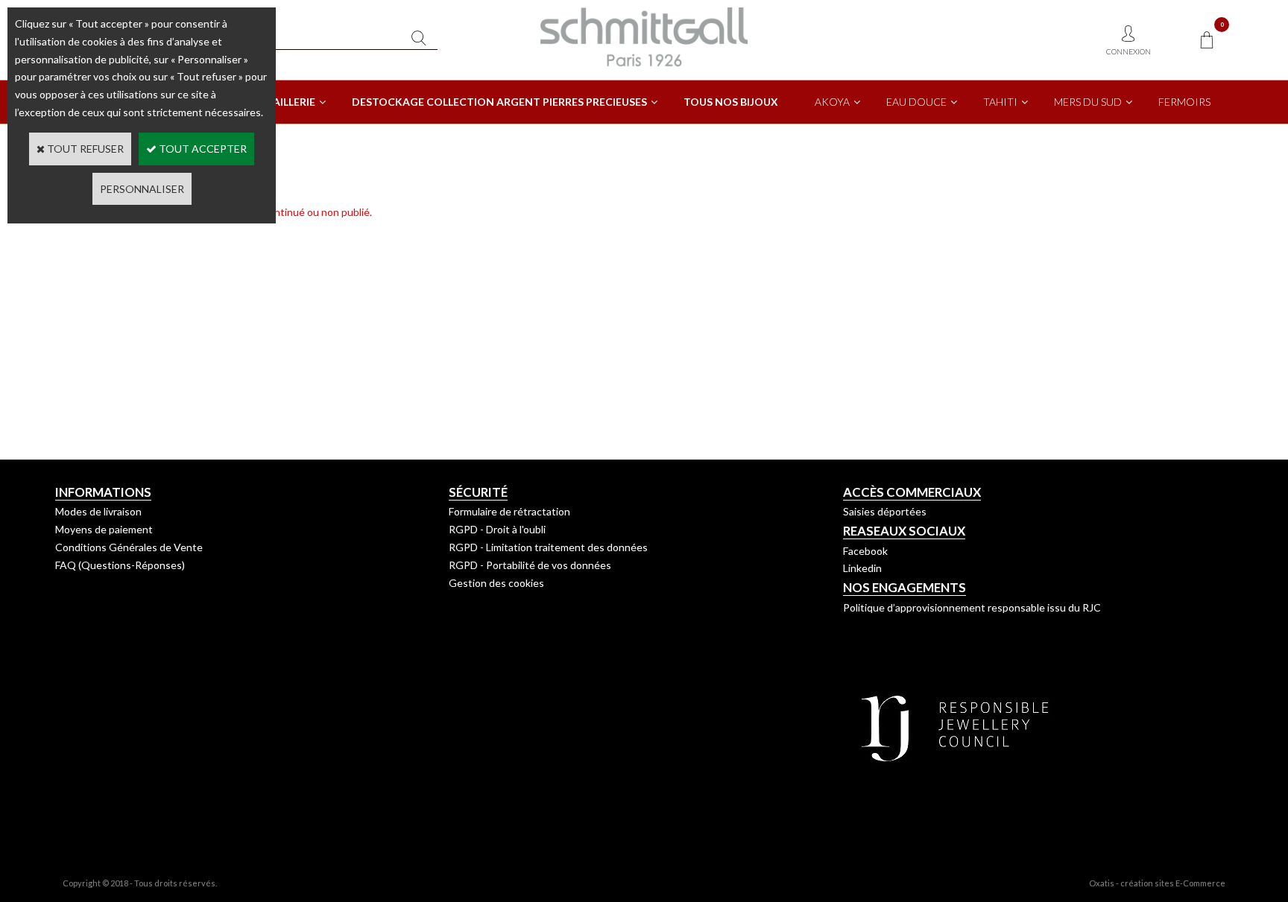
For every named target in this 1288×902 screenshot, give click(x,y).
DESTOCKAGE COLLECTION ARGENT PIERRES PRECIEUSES (499, 101)
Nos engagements (904, 587)
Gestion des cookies (496, 583)
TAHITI (1000, 101)
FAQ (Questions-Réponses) (120, 565)
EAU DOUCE (916, 101)
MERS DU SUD (1088, 101)
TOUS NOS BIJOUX (731, 101)
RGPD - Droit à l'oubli (497, 529)
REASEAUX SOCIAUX (904, 531)
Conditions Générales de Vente (129, 547)
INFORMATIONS (103, 492)
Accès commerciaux (912, 492)
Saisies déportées (884, 511)
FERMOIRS (1184, 101)
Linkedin (862, 568)
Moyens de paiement (104, 529)
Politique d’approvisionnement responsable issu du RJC (972, 607)
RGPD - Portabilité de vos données (530, 565)
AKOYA (832, 101)
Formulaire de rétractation (509, 511)
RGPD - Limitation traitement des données (548, 547)
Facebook (865, 550)
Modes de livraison (98, 511)
